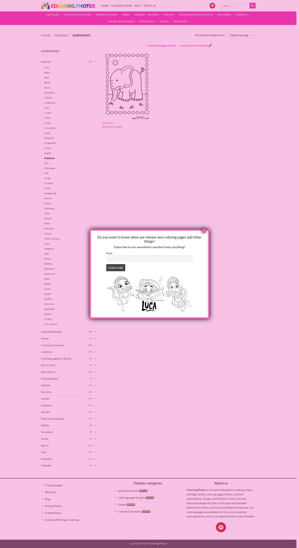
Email (109, 253)
